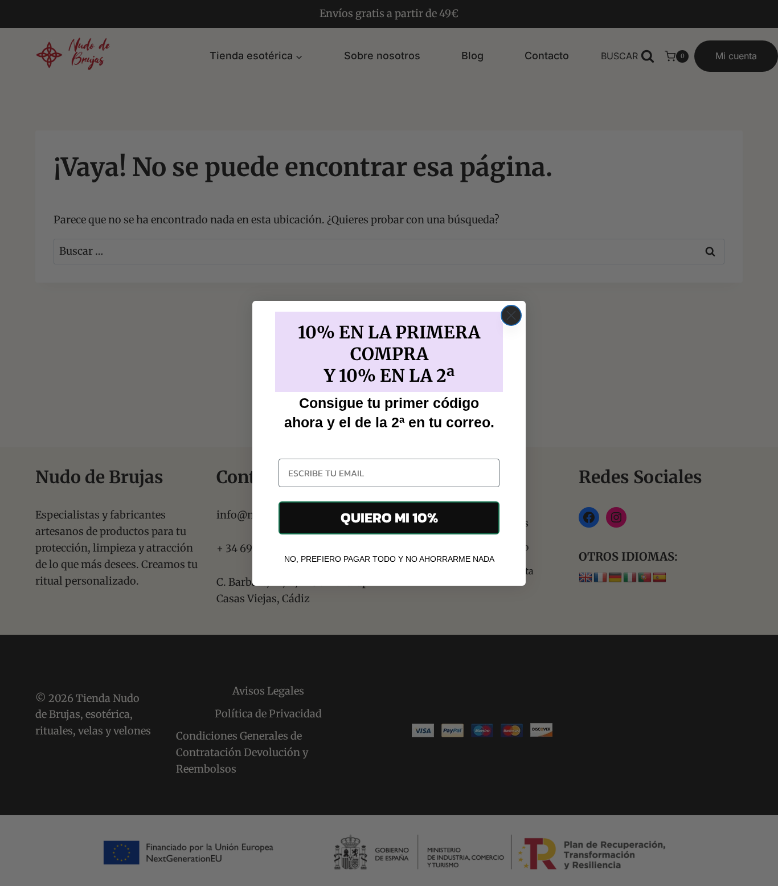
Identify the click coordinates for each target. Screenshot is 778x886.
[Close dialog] (511, 315)
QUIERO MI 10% (389, 517)
